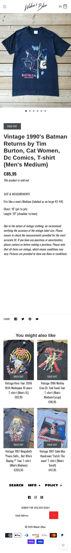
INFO (34, 485)
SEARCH (16, 485)
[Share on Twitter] (22, 319)
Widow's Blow (39, 527)
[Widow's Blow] (35, 6)
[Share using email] (37, 319)
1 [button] (26, 111)
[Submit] (53, 515)
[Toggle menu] (4, 6)
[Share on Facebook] (15, 319)
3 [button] (33, 111)
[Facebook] (29, 497)
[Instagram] (35, 497)
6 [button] (45, 111)
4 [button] (37, 111)
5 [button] (41, 111)
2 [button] (29, 111)
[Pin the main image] (30, 319)
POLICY (53, 485)
